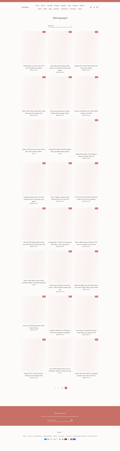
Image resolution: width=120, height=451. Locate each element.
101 (62, 388)
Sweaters (63, 6)
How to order (61, 436)
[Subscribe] (71, 420)
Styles (40, 9)
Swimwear (73, 9)
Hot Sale (49, 6)
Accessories (64, 9)
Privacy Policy (69, 436)
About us (25, 436)
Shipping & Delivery (47, 436)
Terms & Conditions (92, 436)
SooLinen (25, 7)
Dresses (56, 6)
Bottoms (82, 6)
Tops (69, 6)
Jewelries (56, 9)
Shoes (45, 9)
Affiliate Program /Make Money (80, 436)
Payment (55, 436)
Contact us (30, 436)
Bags (50, 9)
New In (43, 6)
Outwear (75, 6)
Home (37, 6)
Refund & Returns (38, 436)
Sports (80, 9)
